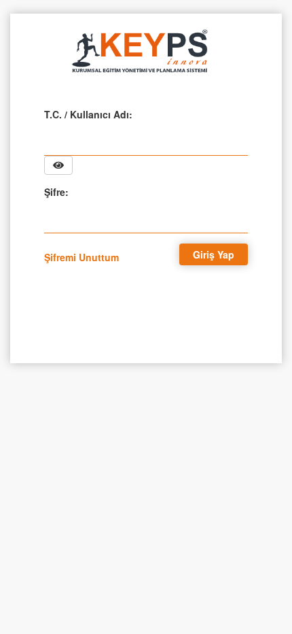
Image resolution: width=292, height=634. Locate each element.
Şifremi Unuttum (81, 257)
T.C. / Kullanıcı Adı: (88, 114)
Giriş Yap (213, 254)
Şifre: (56, 192)
